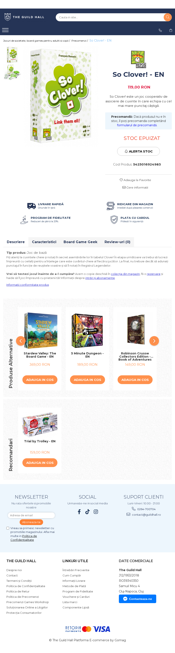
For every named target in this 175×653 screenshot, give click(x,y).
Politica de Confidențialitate (25, 586)
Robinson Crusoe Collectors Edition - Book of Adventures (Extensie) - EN (135, 356)
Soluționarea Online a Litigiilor (27, 607)
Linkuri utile (75, 561)
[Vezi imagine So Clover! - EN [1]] (12, 72)
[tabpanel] (61, 96)
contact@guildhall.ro (146, 514)
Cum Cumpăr (72, 575)
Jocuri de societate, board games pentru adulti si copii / (37, 40)
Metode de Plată (74, 586)
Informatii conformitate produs (27, 284)
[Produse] (6, 31)
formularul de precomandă (137, 125)
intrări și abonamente (100, 278)
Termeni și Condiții (19, 580)
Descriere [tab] (16, 242)
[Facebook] (79, 511)
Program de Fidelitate (78, 591)
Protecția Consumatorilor (24, 612)
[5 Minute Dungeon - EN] (87, 330)
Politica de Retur (17, 591)
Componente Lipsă (76, 607)
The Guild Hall (21, 561)
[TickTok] (87, 511)
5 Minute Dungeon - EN (87, 355)
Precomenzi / (80, 40)
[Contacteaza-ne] (160, 30)
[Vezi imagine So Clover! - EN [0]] (12, 55)
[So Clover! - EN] (61, 96)
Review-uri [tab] (117, 242)
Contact (12, 575)
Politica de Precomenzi (22, 596)
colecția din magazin (125, 274)
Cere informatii (136, 187)
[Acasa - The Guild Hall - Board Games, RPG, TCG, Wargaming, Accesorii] (24, 17)
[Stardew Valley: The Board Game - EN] (39, 330)
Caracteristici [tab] (44, 242)
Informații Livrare (74, 580)
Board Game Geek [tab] (80, 242)
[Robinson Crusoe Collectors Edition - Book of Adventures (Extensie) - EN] (135, 330)
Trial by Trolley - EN (39, 441)
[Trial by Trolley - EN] (39, 425)
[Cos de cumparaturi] (170, 30)
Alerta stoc (141, 151)
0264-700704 (146, 509)
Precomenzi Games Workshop (27, 602)
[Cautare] (168, 17)
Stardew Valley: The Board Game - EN (40, 355)
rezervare (153, 274)
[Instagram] (96, 511)
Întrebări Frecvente (76, 570)
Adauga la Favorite (137, 180)
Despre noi (14, 570)
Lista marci (70, 602)
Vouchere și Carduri (76, 596)
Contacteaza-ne (140, 599)
